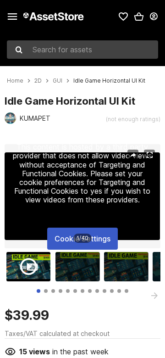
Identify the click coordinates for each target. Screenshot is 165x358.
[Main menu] (12, 16)
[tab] (38, 291)
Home (15, 81)
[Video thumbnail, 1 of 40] (30, 266)
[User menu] (153, 16)
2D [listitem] (38, 81)
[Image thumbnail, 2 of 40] (79, 266)
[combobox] (82, 49)
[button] (138, 16)
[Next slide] (154, 295)
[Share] (132, 155)
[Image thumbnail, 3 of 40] (128, 266)
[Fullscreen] (149, 155)
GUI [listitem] (57, 81)
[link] (123, 16)
